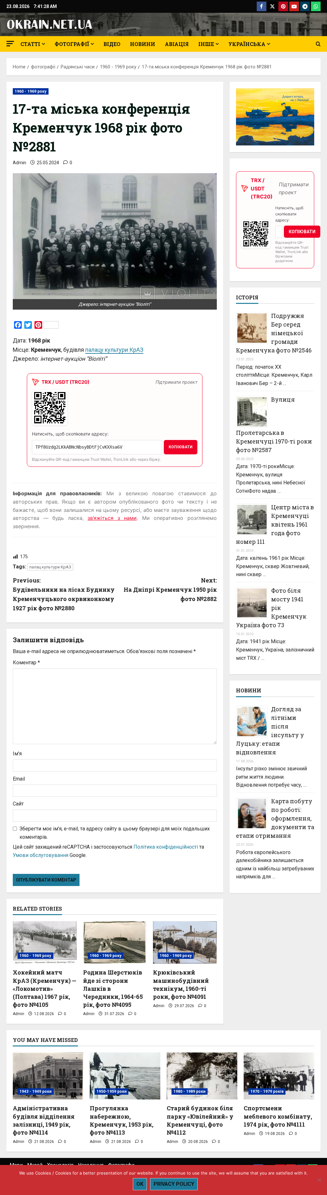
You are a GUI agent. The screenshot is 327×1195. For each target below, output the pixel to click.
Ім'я (17, 754)
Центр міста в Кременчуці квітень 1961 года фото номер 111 (275, 524)
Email (19, 779)
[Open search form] (318, 44)
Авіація (177, 44)
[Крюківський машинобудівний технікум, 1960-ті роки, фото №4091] (185, 942)
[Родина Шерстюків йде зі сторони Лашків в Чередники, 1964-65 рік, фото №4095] (115, 942)
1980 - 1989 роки (189, 1091)
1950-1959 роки (111, 1091)
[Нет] (319, 1180)
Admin (19, 162)
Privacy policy (174, 1184)
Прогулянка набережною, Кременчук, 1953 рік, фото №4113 (121, 1120)
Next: (170, 589)
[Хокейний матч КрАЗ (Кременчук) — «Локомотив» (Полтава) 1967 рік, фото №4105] (45, 942)
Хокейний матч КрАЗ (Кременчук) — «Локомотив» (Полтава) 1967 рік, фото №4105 (44, 988)
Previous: (64, 594)
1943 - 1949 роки (35, 1091)
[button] (10, 43)
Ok (139, 1184)
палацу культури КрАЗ (114, 349)
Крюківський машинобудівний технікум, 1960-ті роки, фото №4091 (181, 984)
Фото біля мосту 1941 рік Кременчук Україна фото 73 (271, 608)
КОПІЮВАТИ (181, 447)
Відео (111, 44)
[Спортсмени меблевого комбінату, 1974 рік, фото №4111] (279, 1075)
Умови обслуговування (40, 855)
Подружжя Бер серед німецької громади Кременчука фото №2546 (274, 333)
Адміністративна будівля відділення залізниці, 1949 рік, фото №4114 (44, 1120)
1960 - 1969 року (31, 91)
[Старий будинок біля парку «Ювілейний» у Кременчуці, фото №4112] (202, 1075)
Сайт (18, 804)
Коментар (26, 662)
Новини (142, 44)
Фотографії (72, 44)
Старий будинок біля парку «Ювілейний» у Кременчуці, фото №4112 (200, 1120)
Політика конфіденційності (165, 847)
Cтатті (30, 44)
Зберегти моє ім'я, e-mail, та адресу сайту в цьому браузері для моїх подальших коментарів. (114, 833)
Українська (246, 44)
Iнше (206, 44)
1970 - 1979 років (267, 1091)
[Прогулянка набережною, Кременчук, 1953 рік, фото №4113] (125, 1075)
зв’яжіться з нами (112, 518)
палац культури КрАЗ (50, 567)
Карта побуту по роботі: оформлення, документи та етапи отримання (275, 818)
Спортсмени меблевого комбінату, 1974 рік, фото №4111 (278, 1116)
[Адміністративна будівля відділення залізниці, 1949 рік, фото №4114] (48, 1075)
